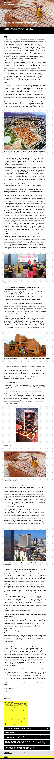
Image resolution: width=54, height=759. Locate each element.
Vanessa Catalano (42, 728)
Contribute (38, 753)
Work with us (38, 754)
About (37, 755)
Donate (37, 752)
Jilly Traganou (5, 691)
